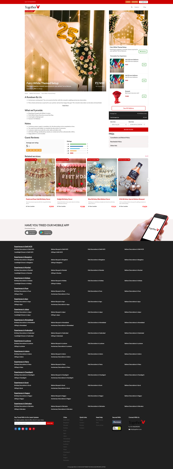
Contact (82, 428)
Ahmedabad (66, 438)
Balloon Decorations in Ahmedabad (135, 322)
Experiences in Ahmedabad (23, 320)
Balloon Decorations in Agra (132, 301)
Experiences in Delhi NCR (23, 246)
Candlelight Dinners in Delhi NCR (23, 252)
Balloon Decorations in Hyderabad (134, 333)
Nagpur (65, 457)
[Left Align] (27, 150)
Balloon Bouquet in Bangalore (59, 259)
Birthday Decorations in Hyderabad (24, 333)
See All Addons (128, 108)
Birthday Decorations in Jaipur (23, 312)
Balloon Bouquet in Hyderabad (59, 333)
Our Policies (99, 420)
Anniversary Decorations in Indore (60, 357)
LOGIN (128, 2)
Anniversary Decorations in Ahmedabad (62, 325)
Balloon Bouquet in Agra (58, 301)
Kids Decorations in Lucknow (96, 343)
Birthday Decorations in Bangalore (24, 259)
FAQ (97, 422)
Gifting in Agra (18, 304)
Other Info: (113, 145)
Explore (137, 7)
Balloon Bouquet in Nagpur (58, 396)
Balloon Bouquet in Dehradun (59, 406)
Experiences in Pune (21, 288)
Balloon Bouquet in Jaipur (58, 312)
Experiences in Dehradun (23, 403)
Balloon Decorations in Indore (133, 354)
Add (144, 64)
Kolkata (65, 428)
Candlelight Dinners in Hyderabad (23, 336)
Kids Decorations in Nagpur (95, 396)
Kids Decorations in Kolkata (96, 280)
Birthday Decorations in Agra (22, 301)
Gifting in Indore (19, 357)
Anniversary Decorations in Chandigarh (62, 378)
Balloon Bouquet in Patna (58, 364)
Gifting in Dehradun (19, 409)
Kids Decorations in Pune (95, 291)
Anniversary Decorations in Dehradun (61, 409)
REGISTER (134, 2)
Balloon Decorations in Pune (133, 291)
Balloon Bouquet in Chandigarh (60, 375)
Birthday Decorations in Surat (22, 385)
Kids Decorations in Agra (95, 301)
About (81, 420)
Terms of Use (99, 425)
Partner (82, 425)
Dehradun (66, 460)
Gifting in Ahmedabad (20, 325)
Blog (144, 7)
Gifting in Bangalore (56, 262)
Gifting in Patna (18, 367)
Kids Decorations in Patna (95, 364)
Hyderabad (66, 441)
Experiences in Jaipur (21, 309)
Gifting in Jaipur (55, 315)
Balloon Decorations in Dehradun (134, 406)
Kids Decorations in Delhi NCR (96, 249)
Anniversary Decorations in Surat (60, 388)
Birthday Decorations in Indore (23, 354)
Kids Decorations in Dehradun (96, 406)
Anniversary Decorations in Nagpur (61, 398)
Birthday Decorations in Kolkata (23, 280)
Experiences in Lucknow (22, 341)
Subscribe (50, 423)
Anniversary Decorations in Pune (60, 294)
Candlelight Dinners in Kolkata (23, 283)
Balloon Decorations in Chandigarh (134, 375)
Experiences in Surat (21, 383)
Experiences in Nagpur (22, 393)
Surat (64, 455)
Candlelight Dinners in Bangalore (23, 262)
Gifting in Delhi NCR (57, 252)
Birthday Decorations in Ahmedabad (24, 322)
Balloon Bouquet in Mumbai (59, 270)
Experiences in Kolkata (22, 278)
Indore (65, 447)
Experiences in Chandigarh (23, 372)
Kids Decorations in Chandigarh (97, 375)
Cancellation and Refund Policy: (120, 137)
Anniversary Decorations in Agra (60, 304)
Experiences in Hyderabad (23, 330)
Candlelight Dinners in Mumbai (23, 273)
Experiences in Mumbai (22, 267)
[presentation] (24, 180)
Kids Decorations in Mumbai (96, 270)
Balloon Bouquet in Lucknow (59, 343)
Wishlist (143, 51)
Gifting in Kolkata (56, 283)
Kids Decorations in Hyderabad (96, 333)
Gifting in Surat (18, 388)
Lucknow (65, 444)
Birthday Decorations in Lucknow (23, 343)
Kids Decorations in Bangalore (96, 259)
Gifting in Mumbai (56, 273)
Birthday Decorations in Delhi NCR (24, 249)
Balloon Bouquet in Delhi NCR (59, 249)
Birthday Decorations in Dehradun (24, 406)
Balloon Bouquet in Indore (58, 354)
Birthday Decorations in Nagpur (23, 396)
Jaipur (65, 436)
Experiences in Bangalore (23, 257)
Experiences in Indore (21, 351)
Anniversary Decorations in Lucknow (61, 346)
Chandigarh (66, 452)
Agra (64, 433)
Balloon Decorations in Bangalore (134, 259)
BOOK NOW (128, 129)
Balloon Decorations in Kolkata (133, 280)
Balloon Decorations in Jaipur (133, 312)
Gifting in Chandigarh (20, 378)
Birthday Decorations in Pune (22, 291)
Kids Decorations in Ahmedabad (97, 322)
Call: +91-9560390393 (30, 2)
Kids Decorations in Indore (95, 354)
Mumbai (65, 425)
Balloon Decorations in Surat (133, 385)
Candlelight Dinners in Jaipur (22, 315)
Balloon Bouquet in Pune (58, 291)
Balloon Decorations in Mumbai (133, 270)
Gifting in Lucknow (19, 346)
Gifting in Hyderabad (57, 336)
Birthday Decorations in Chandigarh (24, 375)
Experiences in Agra (21, 299)
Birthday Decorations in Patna (22, 364)
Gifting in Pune (18, 294)
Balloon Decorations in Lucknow (134, 343)
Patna (65, 449)
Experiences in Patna (21, 362)
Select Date (113, 121)
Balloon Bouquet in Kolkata (58, 280)
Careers (82, 422)
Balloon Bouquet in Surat (58, 385)
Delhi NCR (66, 420)
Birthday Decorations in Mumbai (23, 270)
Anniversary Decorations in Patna (60, 367)
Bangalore (66, 422)
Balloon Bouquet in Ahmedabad (60, 322)
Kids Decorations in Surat (95, 385)
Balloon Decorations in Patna (133, 364)
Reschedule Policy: (116, 141)
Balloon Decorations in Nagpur (133, 396)
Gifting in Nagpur (19, 398)
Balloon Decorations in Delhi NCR (134, 249)
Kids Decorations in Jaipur (95, 312)
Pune (64, 430)
